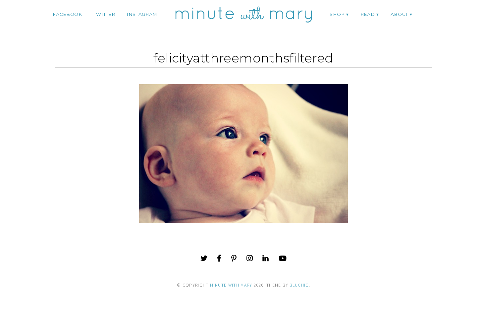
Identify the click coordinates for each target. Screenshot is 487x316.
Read (367, 14)
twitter (104, 14)
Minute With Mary (231, 285)
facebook (67, 14)
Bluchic (299, 285)
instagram (142, 14)
